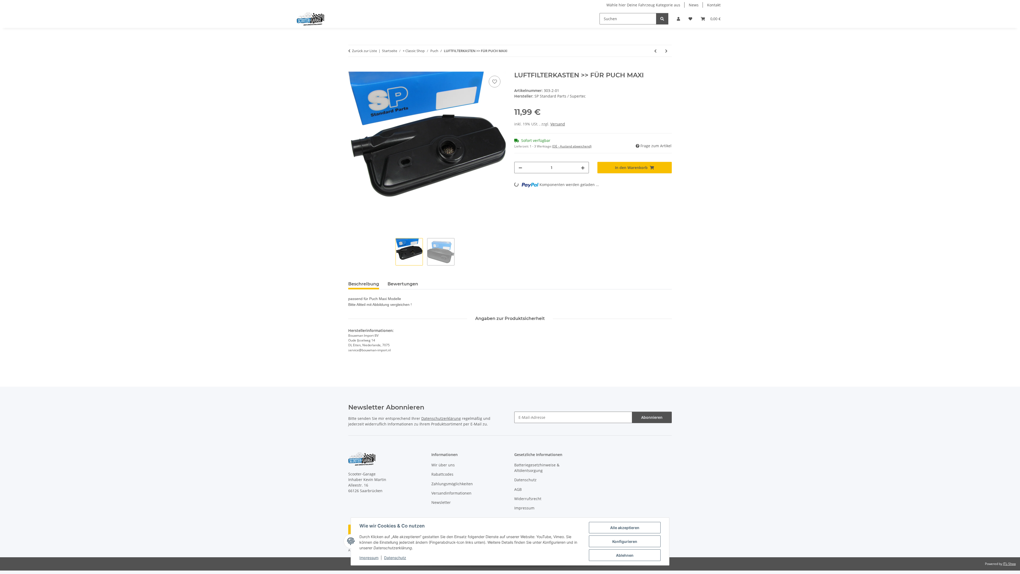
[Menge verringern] (520, 167)
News (694, 4)
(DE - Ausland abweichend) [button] (572, 146)
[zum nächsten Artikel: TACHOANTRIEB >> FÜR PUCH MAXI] (666, 51)
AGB (518, 489)
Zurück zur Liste (364, 50)
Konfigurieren (624, 541)
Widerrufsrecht (527, 498)
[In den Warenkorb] (352, 68)
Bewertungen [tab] (403, 283)
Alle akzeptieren (624, 527)
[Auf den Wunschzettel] (494, 81)
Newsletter (441, 502)
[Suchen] (662, 18)
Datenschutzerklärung (441, 418)
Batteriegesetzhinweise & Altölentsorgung (536, 467)
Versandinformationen (451, 493)
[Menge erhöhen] (583, 167)
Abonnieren (651, 417)
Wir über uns (443, 464)
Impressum (369, 557)
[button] (678, 19)
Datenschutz (395, 557)
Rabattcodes (442, 474)
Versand (557, 123)
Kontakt (714, 4)
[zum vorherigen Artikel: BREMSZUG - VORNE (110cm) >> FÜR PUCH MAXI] (655, 51)
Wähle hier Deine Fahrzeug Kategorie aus (643, 4)
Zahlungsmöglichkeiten (452, 483)
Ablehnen (625, 555)
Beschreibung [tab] (363, 283)
